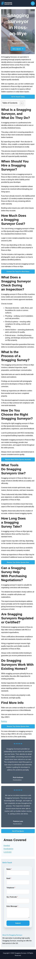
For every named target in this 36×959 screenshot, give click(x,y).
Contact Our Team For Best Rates (18, 271)
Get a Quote (17, 49)
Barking (4, 721)
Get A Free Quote (18, 831)
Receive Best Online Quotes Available (18, 459)
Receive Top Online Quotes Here (18, 562)
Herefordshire (8, 849)
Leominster (8, 852)
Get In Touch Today (18, 96)
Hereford (7, 845)
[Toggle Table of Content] (20, 103)
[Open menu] (33, 3)
